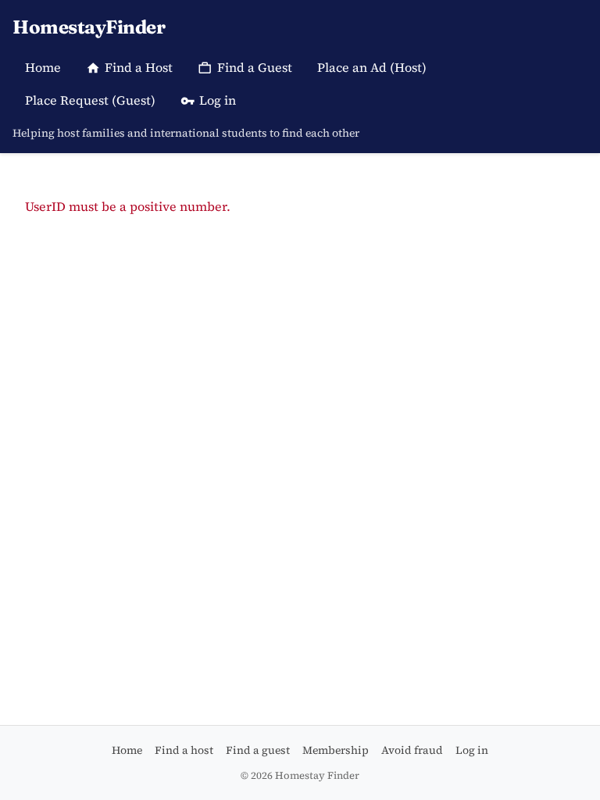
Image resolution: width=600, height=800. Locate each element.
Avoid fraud (412, 750)
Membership (335, 750)
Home (43, 67)
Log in (217, 100)
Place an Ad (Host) (372, 67)
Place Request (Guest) (90, 100)
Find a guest (258, 750)
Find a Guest (254, 67)
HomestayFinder (88, 27)
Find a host (184, 750)
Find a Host (139, 67)
